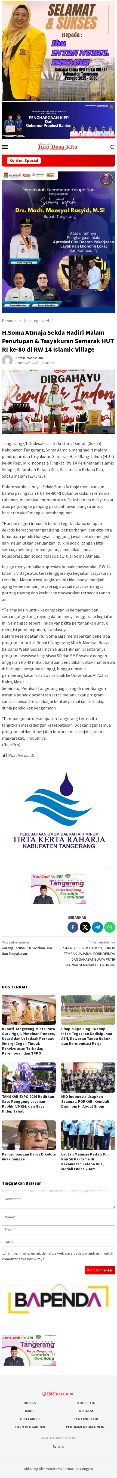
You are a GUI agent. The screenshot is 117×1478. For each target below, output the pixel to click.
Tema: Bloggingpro (79, 1469)
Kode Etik (86, 1403)
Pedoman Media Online (86, 1427)
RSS (61, 1447)
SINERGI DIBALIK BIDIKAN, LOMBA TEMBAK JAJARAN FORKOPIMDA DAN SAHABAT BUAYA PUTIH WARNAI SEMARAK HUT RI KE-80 (89, 953)
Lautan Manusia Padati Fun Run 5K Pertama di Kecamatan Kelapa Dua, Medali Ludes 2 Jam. (85, 1161)
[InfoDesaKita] (58, 146)
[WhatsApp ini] (109, 927)
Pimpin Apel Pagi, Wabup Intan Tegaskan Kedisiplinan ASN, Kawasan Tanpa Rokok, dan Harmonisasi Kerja (86, 1036)
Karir (30, 1411)
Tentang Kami (86, 1419)
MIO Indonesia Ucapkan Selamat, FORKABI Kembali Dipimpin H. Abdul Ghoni (85, 1101)
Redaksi (86, 1411)
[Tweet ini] (85, 927)
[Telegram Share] (97, 927)
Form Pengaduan (30, 1427)
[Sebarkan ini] (72, 927)
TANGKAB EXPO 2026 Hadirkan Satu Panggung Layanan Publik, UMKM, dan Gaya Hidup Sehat (28, 1104)
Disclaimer (30, 1419)
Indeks (30, 1403)
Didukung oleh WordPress (43, 1469)
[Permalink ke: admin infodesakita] (7, 360)
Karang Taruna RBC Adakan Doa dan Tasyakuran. (27, 948)
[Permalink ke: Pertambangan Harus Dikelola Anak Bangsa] (29, 1135)
